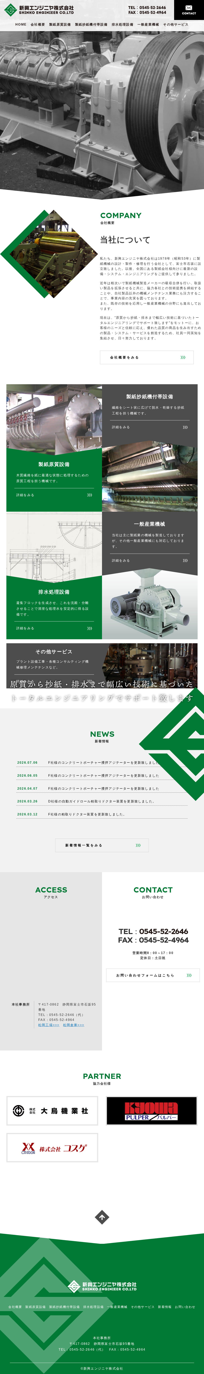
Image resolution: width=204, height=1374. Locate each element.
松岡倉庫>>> (73, 1025)
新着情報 (165, 1306)
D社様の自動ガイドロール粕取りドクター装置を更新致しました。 (102, 801)
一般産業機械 (148, 24)
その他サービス (175, 24)
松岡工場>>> (48, 1025)
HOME (21, 24)
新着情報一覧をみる (84, 845)
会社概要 (38, 24)
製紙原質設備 (60, 24)
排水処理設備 (122, 24)
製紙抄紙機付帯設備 (91, 24)
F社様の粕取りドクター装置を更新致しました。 (87, 814)
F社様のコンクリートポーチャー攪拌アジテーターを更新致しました (103, 762)
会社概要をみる (124, 357)
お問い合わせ (185, 1306)
